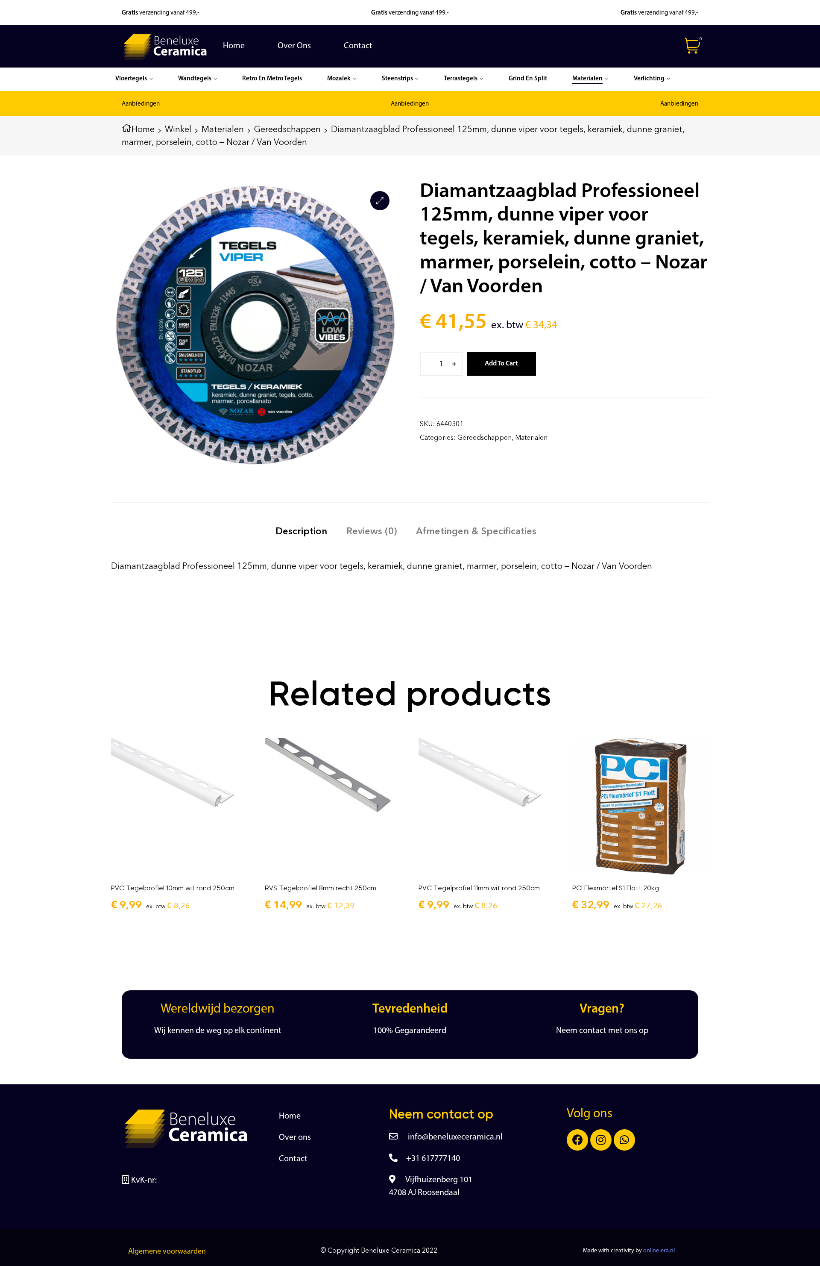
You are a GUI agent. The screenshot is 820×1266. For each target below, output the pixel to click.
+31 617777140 (433, 1158)
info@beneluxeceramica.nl (454, 1137)
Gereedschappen (287, 129)
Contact (293, 1159)
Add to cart (501, 363)
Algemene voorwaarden (167, 1252)
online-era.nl (659, 1251)
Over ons (295, 1138)
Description (301, 531)
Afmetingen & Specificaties (476, 531)
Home (143, 129)
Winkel (178, 129)
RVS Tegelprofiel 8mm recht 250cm (320, 888)
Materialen (223, 129)
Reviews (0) (371, 531)
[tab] (301, 531)
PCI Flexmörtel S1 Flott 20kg (615, 888)
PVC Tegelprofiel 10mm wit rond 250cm (172, 888)
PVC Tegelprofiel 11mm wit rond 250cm (479, 888)
